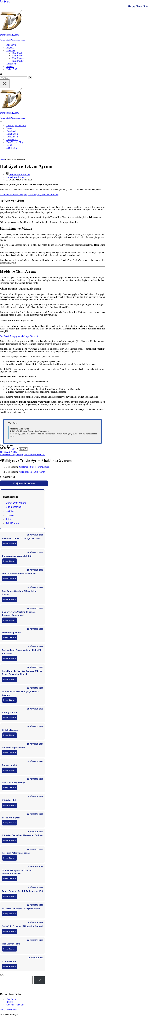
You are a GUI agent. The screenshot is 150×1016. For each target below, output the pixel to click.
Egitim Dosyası (14, 507)
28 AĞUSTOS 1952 (35, 726)
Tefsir (8, 519)
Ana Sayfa (11, 45)
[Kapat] (5, 83)
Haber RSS (11, 69)
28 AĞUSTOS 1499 (35, 940)
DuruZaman (18, 58)
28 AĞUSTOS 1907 (35, 797)
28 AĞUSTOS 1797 (35, 888)
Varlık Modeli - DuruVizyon (32, 472)
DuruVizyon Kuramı (16, 125)
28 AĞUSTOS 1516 (35, 923)
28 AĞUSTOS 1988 (35, 688)
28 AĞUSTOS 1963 (35, 709)
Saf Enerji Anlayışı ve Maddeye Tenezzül (19, 336)
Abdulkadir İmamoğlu (19, 174)
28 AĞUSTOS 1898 (35, 832)
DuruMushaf (18, 61)
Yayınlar (10, 47)
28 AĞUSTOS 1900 (35, 814)
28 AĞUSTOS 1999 (35, 588)
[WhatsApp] (2, 449)
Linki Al (23, 449)
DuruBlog (11, 63)
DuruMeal (17, 53)
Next (13, 449)
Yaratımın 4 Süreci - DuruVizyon (34, 467)
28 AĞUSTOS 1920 (35, 762)
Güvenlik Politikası (15, 1004)
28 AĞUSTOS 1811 (35, 867)
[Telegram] (17, 449)
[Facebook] (5, 449)
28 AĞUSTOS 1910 (35, 779)
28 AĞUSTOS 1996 (35, 647)
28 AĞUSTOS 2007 (35, 552)
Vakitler (10, 66)
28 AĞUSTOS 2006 (35, 570)
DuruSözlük (18, 55)
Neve (2, 1009)
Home (2, 159)
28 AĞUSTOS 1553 (35, 905)
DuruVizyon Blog (14, 142)
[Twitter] (9, 449)
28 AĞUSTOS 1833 (35, 849)
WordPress (12, 1009)
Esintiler (10, 511)
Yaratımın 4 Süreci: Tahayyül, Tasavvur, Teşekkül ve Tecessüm (29, 194)
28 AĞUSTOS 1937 (35, 744)
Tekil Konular (12, 523)
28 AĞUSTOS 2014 (35, 535)
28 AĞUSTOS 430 (35, 958)
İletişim (9, 1002)
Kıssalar (10, 515)
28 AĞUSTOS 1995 (35, 667)
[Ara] (1, 74)
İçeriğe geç (5, 1)
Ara (2, 974)
